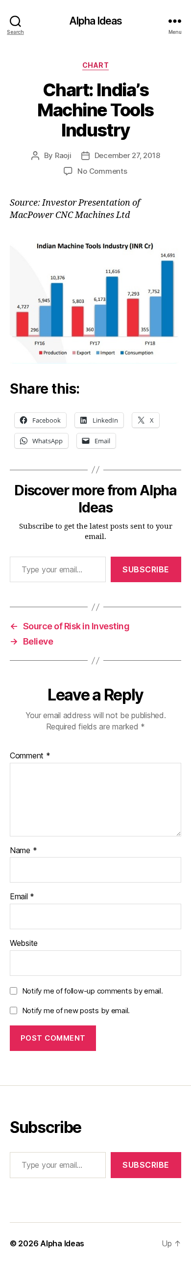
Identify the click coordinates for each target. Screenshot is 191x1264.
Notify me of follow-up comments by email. (92, 990)
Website (24, 943)
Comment (30, 756)
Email (22, 896)
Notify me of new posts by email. (76, 1010)
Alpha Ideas (95, 21)
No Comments (102, 171)
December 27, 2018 (127, 155)
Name (23, 850)
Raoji (63, 155)
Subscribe (145, 569)
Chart (95, 65)
